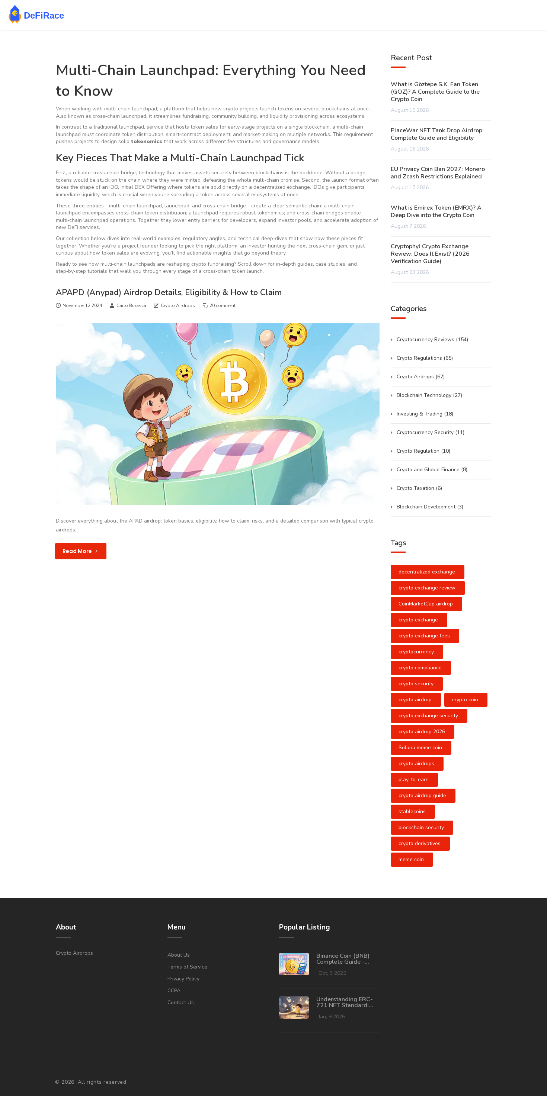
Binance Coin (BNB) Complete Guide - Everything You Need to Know (344, 959)
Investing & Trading (425, 413)
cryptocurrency (416, 651)
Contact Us (180, 1002)
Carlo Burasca (131, 305)
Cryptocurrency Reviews (432, 339)
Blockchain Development (430, 506)
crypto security (416, 683)
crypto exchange (418, 619)
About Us (178, 954)
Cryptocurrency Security (430, 432)
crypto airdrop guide (422, 795)
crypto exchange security (428, 715)
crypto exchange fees (424, 635)
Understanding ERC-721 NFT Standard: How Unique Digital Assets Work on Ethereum (344, 1002)
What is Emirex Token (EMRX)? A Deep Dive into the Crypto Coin (436, 211)
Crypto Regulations (425, 358)
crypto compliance (420, 667)
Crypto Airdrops (178, 305)
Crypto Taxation (419, 488)
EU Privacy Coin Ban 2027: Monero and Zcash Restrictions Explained (438, 173)
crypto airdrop (415, 699)
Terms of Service (187, 966)
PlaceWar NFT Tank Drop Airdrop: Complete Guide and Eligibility (437, 134)
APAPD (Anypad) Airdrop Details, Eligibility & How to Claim (169, 292)
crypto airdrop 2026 (422, 731)
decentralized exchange (427, 571)
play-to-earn (414, 779)
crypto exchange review (427, 587)
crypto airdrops (416, 763)
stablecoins (412, 811)
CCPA (173, 990)
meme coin (411, 859)
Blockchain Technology (429, 395)
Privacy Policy (183, 978)
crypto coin (465, 699)
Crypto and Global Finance (432, 469)
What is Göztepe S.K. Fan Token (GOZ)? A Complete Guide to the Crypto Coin (435, 91)
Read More (78, 551)
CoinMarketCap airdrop (426, 603)
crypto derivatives (420, 843)
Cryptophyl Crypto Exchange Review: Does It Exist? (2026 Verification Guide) (430, 253)
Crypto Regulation (423, 451)
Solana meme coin (420, 747)
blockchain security (421, 827)
